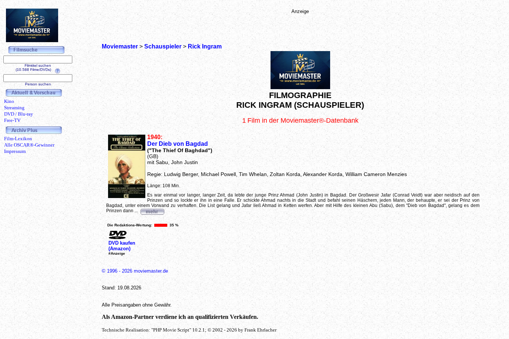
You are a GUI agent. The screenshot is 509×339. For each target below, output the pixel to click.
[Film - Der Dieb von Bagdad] (152, 210)
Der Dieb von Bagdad (177, 144)
